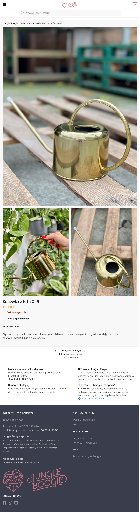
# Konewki (34, 23)
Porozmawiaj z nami (92, 398)
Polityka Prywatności (85, 442)
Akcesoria (76, 354)
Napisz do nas (14, 420)
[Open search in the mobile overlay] (70, 13)
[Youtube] (16, 502)
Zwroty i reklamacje (84, 419)
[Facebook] (4, 502)
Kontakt (77, 424)
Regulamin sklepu (83, 438)
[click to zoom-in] (70, 116)
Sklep (23, 23)
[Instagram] (10, 502)
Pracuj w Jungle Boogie (87, 456)
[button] (134, 4)
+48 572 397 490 (28, 426)
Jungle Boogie (10, 23)
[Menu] (8, 4)
